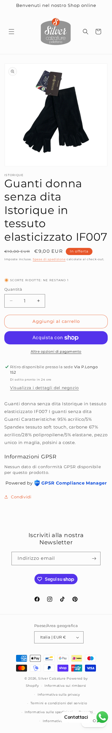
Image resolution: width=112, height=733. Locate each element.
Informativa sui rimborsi (65, 686)
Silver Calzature (51, 678)
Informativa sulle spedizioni (49, 712)
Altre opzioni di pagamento (56, 351)
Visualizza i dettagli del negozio (44, 387)
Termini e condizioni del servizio (58, 703)
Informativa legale (59, 721)
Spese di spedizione (49, 259)
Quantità (13, 289)
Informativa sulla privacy (59, 695)
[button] (11, 31)
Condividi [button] (21, 496)
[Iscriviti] (94, 558)
